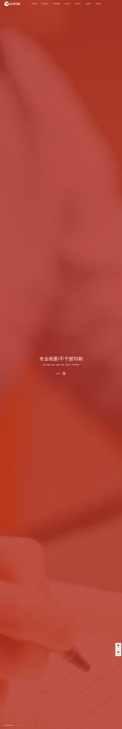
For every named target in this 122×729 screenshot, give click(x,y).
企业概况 (88, 4)
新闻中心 (77, 4)
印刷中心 (67, 4)
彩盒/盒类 (45, 4)
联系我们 (98, 4)
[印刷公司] (12, 4)
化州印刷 (34, 4)
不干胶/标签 (56, 4)
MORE (58, 373)
